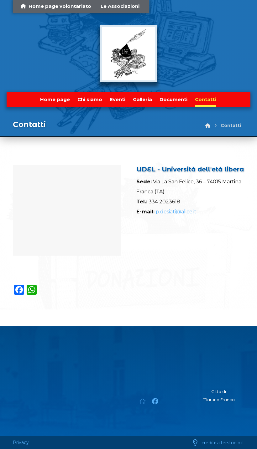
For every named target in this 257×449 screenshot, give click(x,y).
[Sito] (158, 371)
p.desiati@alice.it (176, 212)
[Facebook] (155, 401)
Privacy (21, 442)
